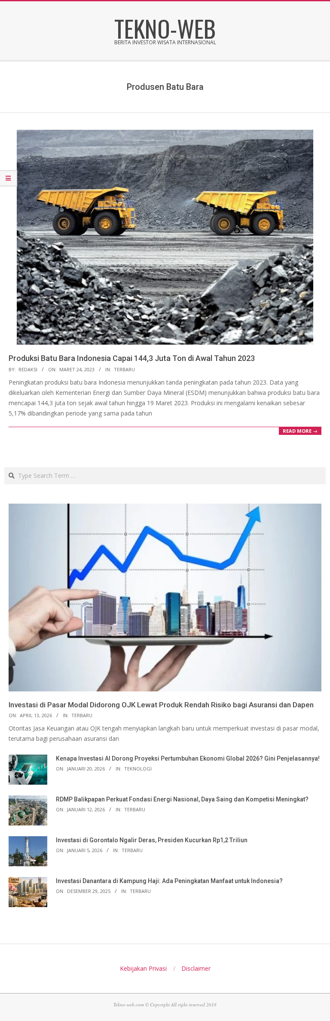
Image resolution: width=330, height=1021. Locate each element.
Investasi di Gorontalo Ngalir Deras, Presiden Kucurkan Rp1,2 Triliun (152, 840)
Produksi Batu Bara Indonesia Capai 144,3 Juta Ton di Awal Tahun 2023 (132, 358)
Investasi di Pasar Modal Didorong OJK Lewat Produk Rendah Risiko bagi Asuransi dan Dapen (161, 704)
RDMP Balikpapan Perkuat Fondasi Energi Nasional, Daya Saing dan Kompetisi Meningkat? (182, 799)
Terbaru (124, 369)
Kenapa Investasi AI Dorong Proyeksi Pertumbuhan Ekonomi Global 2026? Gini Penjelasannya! (188, 758)
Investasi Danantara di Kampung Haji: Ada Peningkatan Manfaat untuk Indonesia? (169, 880)
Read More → (300, 431)
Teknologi (138, 768)
